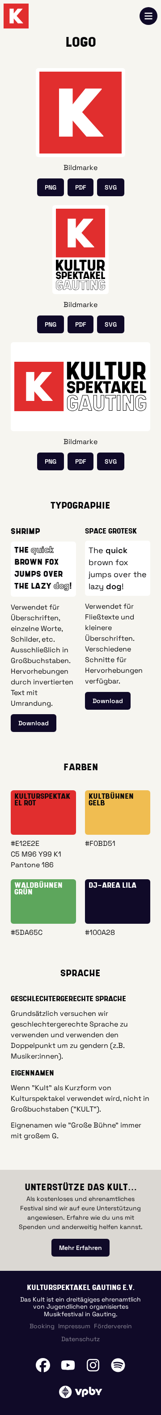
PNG (50, 187)
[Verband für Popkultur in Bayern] (80, 1392)
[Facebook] (43, 1365)
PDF (80, 187)
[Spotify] (118, 1365)
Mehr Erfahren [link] (80, 1248)
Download (33, 723)
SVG (111, 187)
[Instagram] (93, 1365)
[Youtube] (68, 1365)
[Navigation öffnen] (148, 16)
